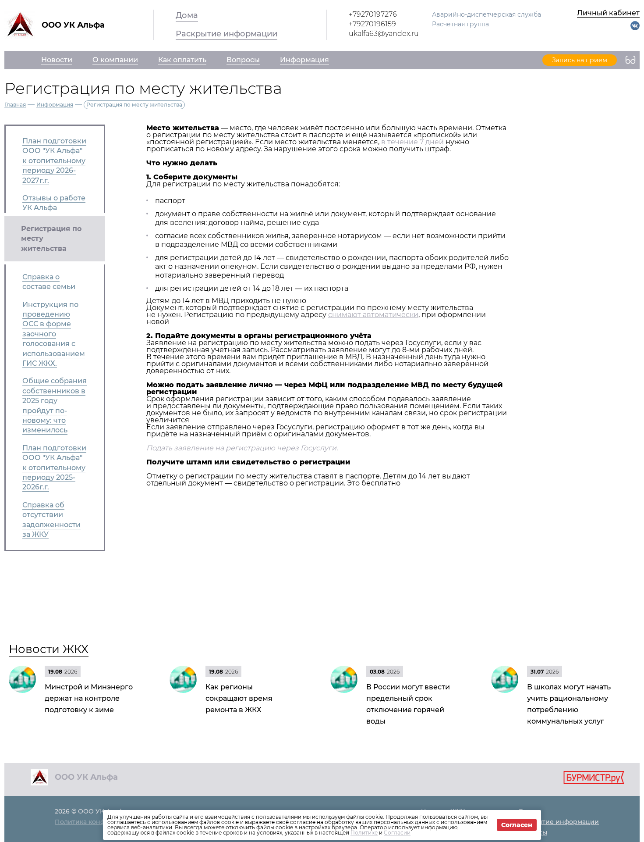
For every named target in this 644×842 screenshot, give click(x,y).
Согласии (397, 832)
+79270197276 (373, 14)
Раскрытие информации (226, 34)
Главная (15, 104)
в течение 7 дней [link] (412, 142)
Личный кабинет (608, 13)
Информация (54, 104)
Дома (187, 15)
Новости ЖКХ (48, 649)
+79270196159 (372, 24)
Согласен (516, 825)
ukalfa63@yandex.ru (384, 33)
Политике (364, 832)
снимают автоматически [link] (373, 314)
